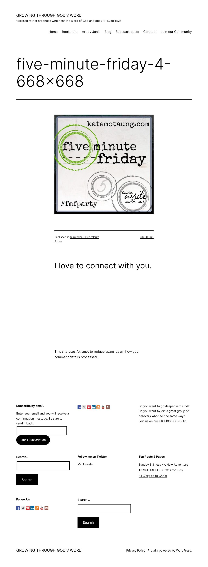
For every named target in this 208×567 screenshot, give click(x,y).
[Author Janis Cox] (79, 407)
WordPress (183, 550)
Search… (22, 457)
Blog (107, 32)
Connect (149, 32)
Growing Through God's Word (49, 15)
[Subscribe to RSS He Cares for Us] (98, 407)
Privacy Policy (135, 550)
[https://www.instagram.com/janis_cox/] (108, 407)
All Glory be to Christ (153, 475)
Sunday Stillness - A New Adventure (163, 464)
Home (53, 32)
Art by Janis (91, 32)
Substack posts (127, 32)
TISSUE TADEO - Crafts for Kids (161, 470)
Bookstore (70, 32)
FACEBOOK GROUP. (173, 421)
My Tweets (85, 464)
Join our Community (176, 32)
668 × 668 (147, 237)
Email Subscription (33, 440)
